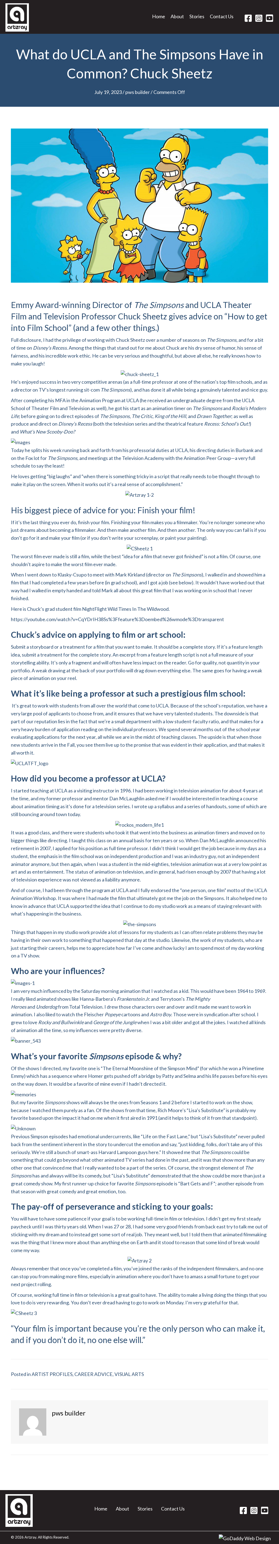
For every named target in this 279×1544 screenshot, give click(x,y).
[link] (158, 18)
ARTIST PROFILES (52, 1374)
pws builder (137, 92)
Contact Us (173, 1509)
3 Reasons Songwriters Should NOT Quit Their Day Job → (207, 1464)
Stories (145, 1509)
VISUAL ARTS (129, 1374)
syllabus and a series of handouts (191, 806)
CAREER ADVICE (93, 1374)
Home (100, 1509)
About (122, 1509)
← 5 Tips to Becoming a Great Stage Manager (59, 1464)
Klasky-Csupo (72, 575)
